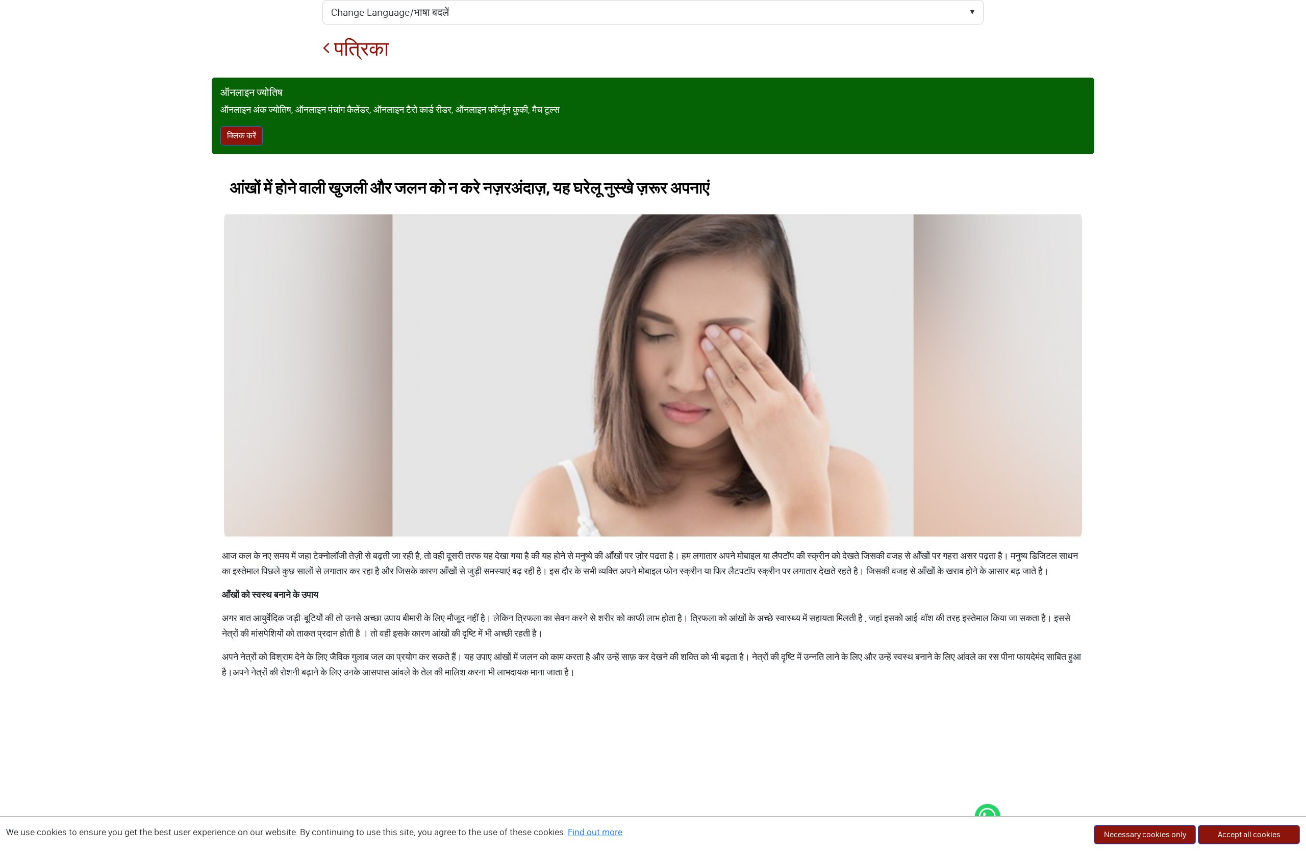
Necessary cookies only (1145, 834)
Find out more (595, 832)
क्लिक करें (241, 135)
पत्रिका (359, 48)
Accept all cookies (1249, 834)
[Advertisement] (653, 776)
